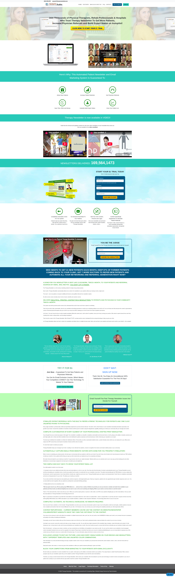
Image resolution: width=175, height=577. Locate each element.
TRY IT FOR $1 (117, 4)
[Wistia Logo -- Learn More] (127, 67)
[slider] (109, 67)
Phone (98, 191)
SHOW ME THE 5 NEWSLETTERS (110, 257)
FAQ (104, 4)
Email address (99, 178)
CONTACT (108, 4)
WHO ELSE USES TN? (96, 4)
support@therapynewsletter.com (60, 1)
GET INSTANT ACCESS (101, 410)
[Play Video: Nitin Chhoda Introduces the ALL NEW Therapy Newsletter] (110, 54)
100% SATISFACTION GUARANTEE (110, 383)
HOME (80, 4)
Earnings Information (92, 566)
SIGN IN (126, 4)
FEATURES (86, 4)
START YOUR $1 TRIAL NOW (64, 386)
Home (65, 566)
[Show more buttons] (130, 67)
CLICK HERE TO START (110, 197)
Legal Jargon (82, 566)
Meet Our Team (72, 566)
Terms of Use (103, 566)
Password (98, 185)
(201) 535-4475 (47, 1)
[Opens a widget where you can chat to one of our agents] (170, 574)
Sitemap (111, 566)
